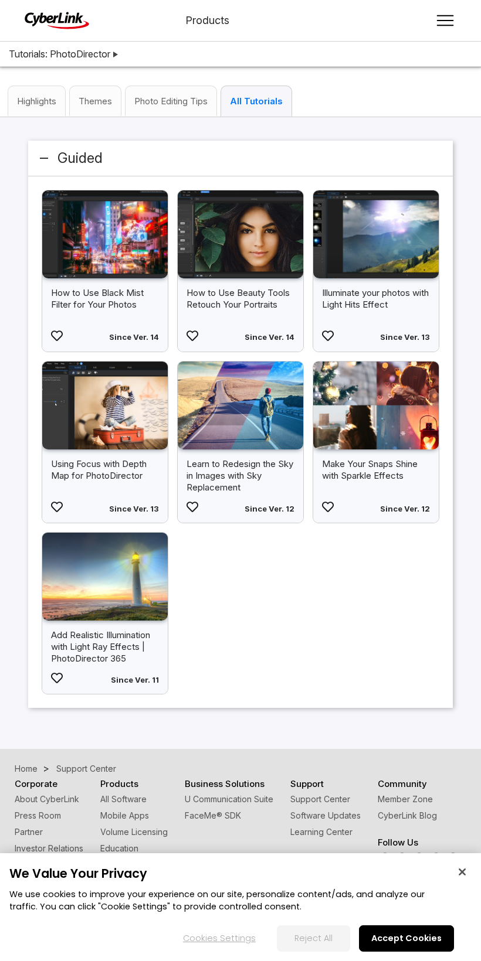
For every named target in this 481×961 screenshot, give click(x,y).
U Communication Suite (229, 799)
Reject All (313, 938)
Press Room (38, 815)
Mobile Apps (124, 815)
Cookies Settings (219, 938)
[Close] (462, 872)
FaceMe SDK (213, 815)
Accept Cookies (406, 938)
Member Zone (405, 799)
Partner (29, 832)
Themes (95, 101)
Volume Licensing (134, 832)
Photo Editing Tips (171, 101)
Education (119, 848)
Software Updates (325, 815)
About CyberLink (47, 799)
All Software (123, 799)
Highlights (36, 101)
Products (207, 20)
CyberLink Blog (407, 815)
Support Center (320, 799)
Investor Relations (49, 848)
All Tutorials (256, 101)
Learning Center (321, 832)
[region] (240, 907)
